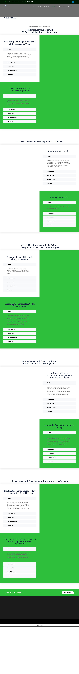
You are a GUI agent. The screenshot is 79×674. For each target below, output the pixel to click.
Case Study (54, 6)
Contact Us (70, 6)
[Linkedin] (73, 2)
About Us (40, 6)
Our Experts (46, 6)
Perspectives (61, 6)
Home (34, 6)
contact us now (68, 592)
